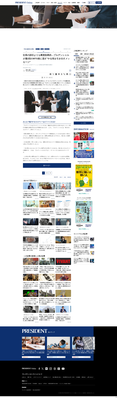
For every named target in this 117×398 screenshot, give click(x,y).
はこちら (84, 193)
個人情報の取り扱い (57, 377)
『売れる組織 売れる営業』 (28, 49)
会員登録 (99, 2)
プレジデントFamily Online (64, 383)
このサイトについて (37, 377)
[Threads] (55, 368)
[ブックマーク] (70, 70)
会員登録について (47, 377)
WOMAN (35, 383)
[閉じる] (116, 397)
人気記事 (37, 2)
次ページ (50, 77)
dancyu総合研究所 (36, 389)
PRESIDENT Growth (26, 383)
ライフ (65, 2)
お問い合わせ (90, 377)
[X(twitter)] (43, 369)
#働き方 (37, 49)
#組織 (42, 49)
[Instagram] (50, 368)
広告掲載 (78, 377)
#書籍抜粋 (47, 49)
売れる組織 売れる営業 (36, 88)
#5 (53, 51)
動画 (78, 2)
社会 (69, 2)
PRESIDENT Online (27, 67)
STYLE (45, 383)
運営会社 (83, 377)
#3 (33, 51)
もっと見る (83, 123)
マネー (48, 2)
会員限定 (74, 2)
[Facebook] (39, 369)
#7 (67, 51)
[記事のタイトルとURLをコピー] (64, 74)
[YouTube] (63, 368)
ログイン (92, 2)
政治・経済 (53, 2)
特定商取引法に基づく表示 (68, 377)
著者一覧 (29, 377)
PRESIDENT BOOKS (53, 383)
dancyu (40, 383)
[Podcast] (59, 368)
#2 (26, 51)
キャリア (60, 2)
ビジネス (43, 2)
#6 (60, 51)
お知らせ (24, 377)
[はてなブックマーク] (46, 368)
